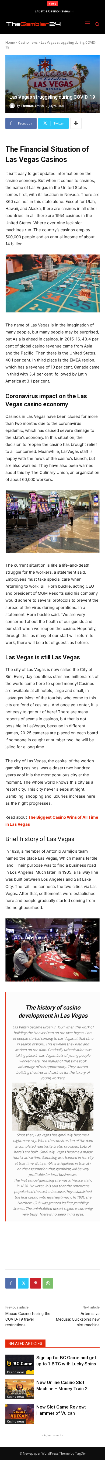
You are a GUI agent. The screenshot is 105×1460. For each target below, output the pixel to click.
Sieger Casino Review (53, 11)
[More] (76, 123)
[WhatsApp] (48, 1283)
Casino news (27, 42)
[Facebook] (10, 1283)
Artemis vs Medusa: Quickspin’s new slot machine (78, 1319)
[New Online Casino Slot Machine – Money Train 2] (19, 1389)
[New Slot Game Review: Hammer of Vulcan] (19, 1414)
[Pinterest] (35, 1283)
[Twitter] (23, 1283)
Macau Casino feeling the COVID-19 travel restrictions (27, 1319)
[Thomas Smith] (12, 105)
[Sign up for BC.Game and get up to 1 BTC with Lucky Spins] (19, 1365)
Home (10, 42)
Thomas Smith (32, 106)
